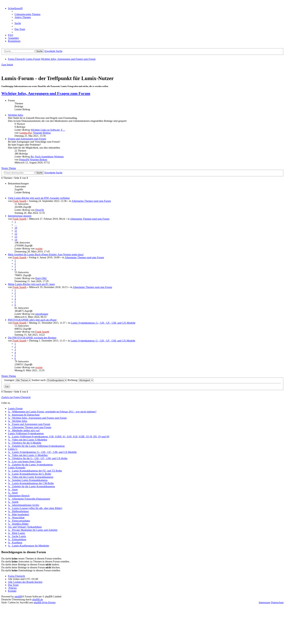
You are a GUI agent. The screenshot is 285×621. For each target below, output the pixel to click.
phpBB (18, 596)
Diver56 (39, 209)
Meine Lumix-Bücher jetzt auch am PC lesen (31, 284)
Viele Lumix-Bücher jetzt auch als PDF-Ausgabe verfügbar (39, 198)
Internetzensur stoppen (19, 215)
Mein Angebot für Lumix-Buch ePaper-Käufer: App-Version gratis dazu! (46, 254)
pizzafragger (41, 313)
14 (16, 239)
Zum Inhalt (7, 64)
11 (16, 230)
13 (16, 236)
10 (16, 227)
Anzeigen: (9, 380)
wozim (38, 248)
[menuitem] (27, 14)
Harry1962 (41, 278)
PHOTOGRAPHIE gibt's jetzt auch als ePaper (32, 319)
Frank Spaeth (19, 201)
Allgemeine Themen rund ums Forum (91, 201)
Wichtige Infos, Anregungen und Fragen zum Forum (45, 93)
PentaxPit (24, 159)
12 (16, 233)
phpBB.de (37, 599)
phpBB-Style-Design (45, 602)
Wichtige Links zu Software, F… (48, 129)
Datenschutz (277, 602)
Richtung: (73, 380)
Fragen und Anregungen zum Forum (27, 138)
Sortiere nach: (39, 380)
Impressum (264, 602)
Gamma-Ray (25, 132)
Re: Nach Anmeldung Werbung (47, 156)
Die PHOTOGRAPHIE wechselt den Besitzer (32, 337)
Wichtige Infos (15, 115)
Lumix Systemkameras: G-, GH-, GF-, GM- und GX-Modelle (103, 322)
